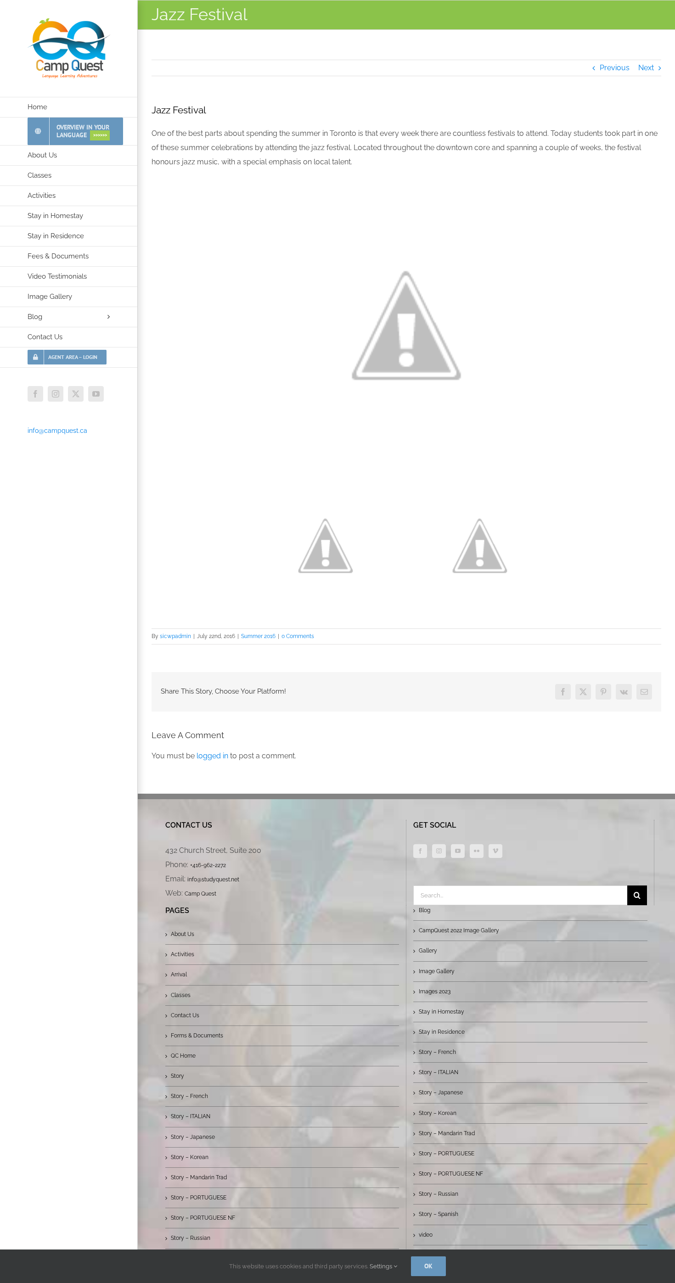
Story (177, 1076)
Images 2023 (434, 991)
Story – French (189, 1096)
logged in (212, 755)
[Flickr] (477, 851)
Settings (382, 1266)
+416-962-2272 (208, 865)
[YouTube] (458, 851)
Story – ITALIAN (190, 1116)
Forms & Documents (197, 1035)
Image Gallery (437, 971)
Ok (428, 1266)
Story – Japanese (193, 1137)
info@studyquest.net (213, 879)
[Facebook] (420, 851)
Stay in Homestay (441, 1011)
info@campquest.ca (57, 430)
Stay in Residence (442, 1032)
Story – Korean (189, 1157)
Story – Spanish (438, 1214)
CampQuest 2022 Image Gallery (459, 930)
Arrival (179, 974)
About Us (182, 934)
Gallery (428, 950)
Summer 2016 (258, 636)
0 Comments (297, 636)
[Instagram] (439, 851)
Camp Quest (200, 894)
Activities (182, 954)
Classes (181, 995)
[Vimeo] (495, 851)
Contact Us (185, 1015)
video (426, 1235)
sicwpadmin (175, 636)
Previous (615, 67)
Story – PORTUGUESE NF (203, 1218)
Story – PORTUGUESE (198, 1197)
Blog (424, 910)
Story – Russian (190, 1238)
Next (646, 67)
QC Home (183, 1056)
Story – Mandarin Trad (199, 1177)
